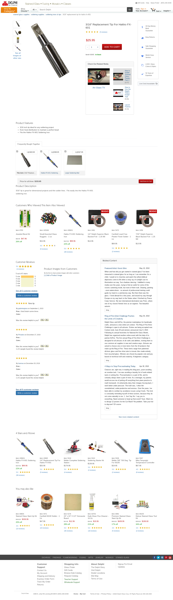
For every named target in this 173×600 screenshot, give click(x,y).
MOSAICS (109, 557)
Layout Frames (127, 106)
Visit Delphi (95, 570)
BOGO (104, 211)
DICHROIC (46, 557)
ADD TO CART (112, 47)
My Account (42, 573)
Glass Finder (155, 3)
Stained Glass (32, 4)
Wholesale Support (72, 582)
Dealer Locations (98, 572)
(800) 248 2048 (166, 3)
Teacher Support (71, 579)
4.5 (137, 469)
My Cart (83, 594)
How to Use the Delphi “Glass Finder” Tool (128, 92)
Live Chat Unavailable (147, 84)
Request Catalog (71, 575)
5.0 (65, 249)
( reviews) (44, 249)
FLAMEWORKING (70, 557)
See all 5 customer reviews (26, 291)
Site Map (94, 575)
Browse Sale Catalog (73, 572)
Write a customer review (27, 295)
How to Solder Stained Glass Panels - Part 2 (128, 75)
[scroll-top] (169, 595)
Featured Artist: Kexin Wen (116, 268)
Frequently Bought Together (28, 144)
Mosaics (56, 4)
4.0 (41, 246)
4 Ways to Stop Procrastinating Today (120, 366)
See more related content (129, 417)
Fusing (45, 4)
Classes (67, 4)
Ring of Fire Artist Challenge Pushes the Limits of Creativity (119, 317)
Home (76, 594)
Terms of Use (96, 578)
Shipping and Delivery (46, 576)
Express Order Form (45, 578)
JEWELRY (99, 557)
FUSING (82, 557)
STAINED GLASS (122, 557)
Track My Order (43, 581)
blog (107, 310)
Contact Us (41, 570)
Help (147, 3)
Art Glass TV (99, 87)
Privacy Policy (106, 594)
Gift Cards (141, 3)
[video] (99, 76)
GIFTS (90, 557)
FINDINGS (57, 557)
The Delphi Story (98, 567)
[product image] (26, 218)
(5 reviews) (103, 32)
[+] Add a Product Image (53, 275)
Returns (40, 584)
